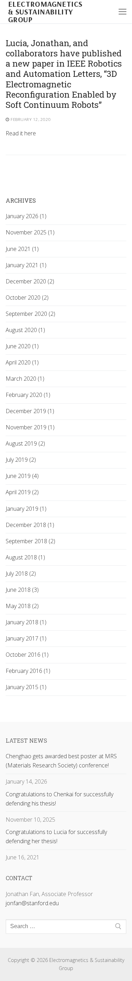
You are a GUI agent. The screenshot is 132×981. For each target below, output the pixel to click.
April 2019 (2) (22, 492)
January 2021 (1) (26, 265)
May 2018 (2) (22, 606)
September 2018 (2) (30, 541)
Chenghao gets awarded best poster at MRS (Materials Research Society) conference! (61, 760)
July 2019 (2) (21, 460)
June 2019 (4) (22, 476)
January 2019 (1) (26, 509)
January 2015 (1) (26, 687)
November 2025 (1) (30, 232)
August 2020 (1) (25, 330)
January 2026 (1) (26, 216)
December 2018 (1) (30, 525)
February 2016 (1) (28, 671)
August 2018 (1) (25, 557)
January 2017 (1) (26, 638)
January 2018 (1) (26, 622)
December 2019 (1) (30, 411)
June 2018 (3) (22, 590)
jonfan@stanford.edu (32, 903)
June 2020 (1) (22, 346)
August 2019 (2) (25, 443)
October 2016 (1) (27, 654)
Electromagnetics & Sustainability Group (45, 11)
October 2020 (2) (27, 297)
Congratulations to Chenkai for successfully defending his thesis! (59, 798)
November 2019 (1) (30, 427)
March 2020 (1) (25, 378)
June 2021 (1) (22, 249)
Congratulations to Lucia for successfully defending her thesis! (56, 836)
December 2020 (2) (30, 281)
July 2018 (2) (21, 573)
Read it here (21, 133)
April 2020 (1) (22, 362)
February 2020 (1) (28, 395)
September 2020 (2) (30, 314)
